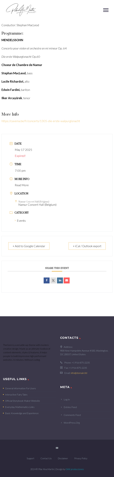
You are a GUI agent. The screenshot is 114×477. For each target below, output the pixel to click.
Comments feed (72, 415)
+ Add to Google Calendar (29, 246)
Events (21, 220)
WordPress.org (72, 422)
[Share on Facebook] (47, 280)
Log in (67, 399)
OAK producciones (75, 469)
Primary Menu (106, 10)
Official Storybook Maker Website (22, 400)
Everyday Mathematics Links (19, 407)
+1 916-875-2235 (81, 362)
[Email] (67, 280)
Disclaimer (63, 458)
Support (30, 458)
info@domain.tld (79, 372)
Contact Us (46, 458)
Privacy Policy (80, 458)
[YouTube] (57, 448)
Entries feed (70, 407)
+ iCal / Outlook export (87, 246)
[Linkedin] (60, 280)
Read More (22, 185)
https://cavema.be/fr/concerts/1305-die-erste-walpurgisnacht (40, 121)
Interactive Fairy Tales (16, 394)
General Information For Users (20, 388)
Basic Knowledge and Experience (22, 413)
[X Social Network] (53, 280)
